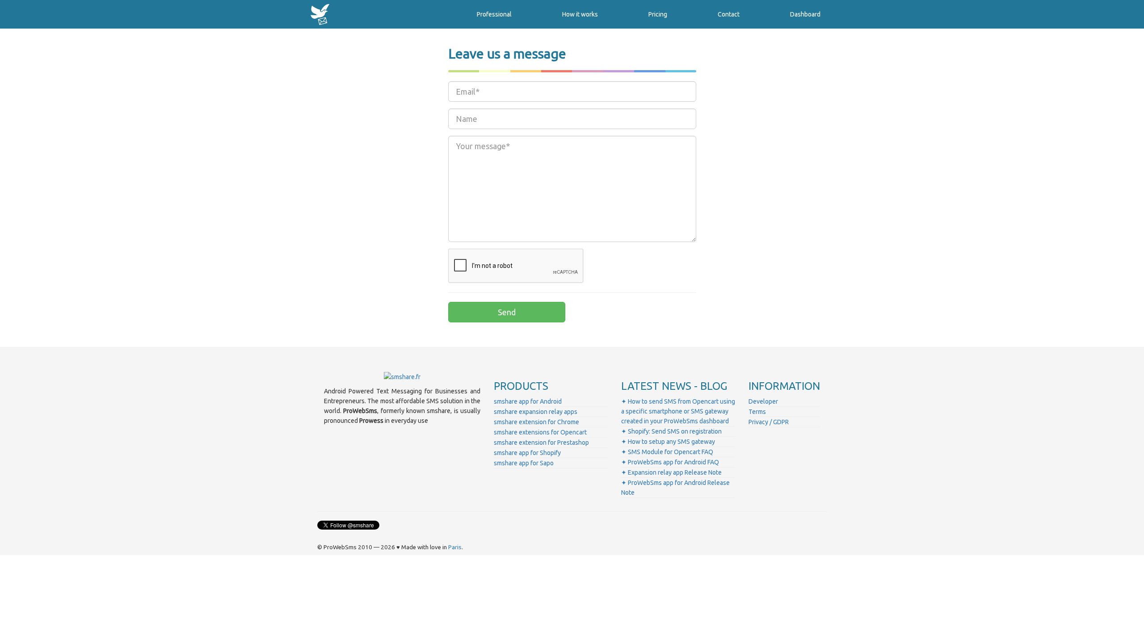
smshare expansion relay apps (535, 411)
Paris (455, 547)
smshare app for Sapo (524, 463)
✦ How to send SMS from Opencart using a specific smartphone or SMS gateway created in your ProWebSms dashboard (678, 411)
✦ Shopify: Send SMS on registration (671, 431)
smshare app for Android (528, 401)
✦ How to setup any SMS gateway (668, 441)
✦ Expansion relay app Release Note (671, 472)
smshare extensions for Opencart (540, 432)
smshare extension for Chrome (536, 422)
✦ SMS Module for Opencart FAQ (667, 451)
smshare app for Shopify (527, 452)
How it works (580, 14)
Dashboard (805, 14)
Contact (729, 14)
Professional (494, 14)
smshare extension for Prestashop (541, 442)
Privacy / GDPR (769, 422)
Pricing (657, 14)
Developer (763, 401)
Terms (757, 411)
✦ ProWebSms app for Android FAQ (670, 462)
